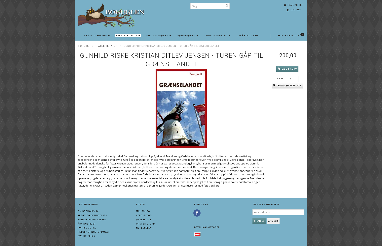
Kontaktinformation (92, 219)
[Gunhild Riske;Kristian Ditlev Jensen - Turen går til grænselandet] (181, 108)
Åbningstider (87, 223)
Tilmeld (259, 221)
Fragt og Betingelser (92, 215)
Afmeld (273, 221)
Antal (281, 78)
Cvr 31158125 (86, 236)
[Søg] (227, 6)
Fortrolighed (87, 227)
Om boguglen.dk (88, 211)
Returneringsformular (94, 231)
